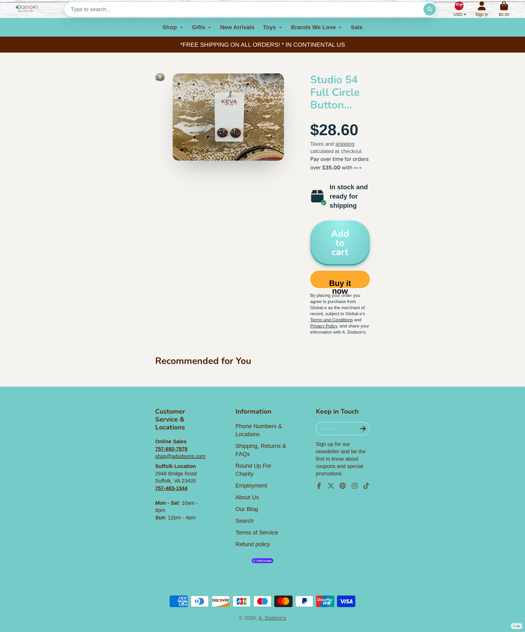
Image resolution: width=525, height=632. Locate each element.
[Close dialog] (290, 278)
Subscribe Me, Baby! (262, 349)
